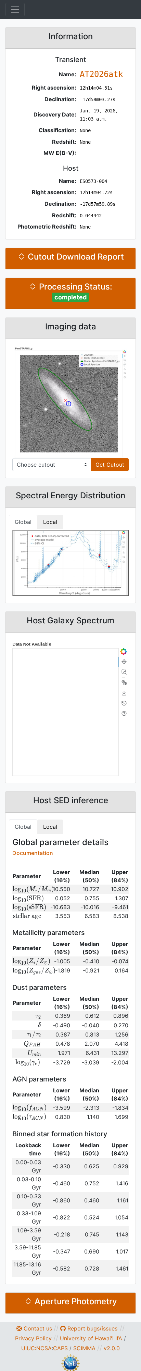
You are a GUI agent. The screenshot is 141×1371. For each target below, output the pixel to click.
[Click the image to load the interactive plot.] (70, 402)
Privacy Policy (33, 1338)
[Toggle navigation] (15, 9)
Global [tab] (23, 521)
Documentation (32, 853)
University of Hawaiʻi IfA (91, 1338)
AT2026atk (101, 74)
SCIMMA (84, 1348)
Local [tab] (50, 521)
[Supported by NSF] (70, 1363)
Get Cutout (109, 464)
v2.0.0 (112, 1348)
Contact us (37, 1328)
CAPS (60, 1348)
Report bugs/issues (91, 1328)
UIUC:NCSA (36, 1348)
